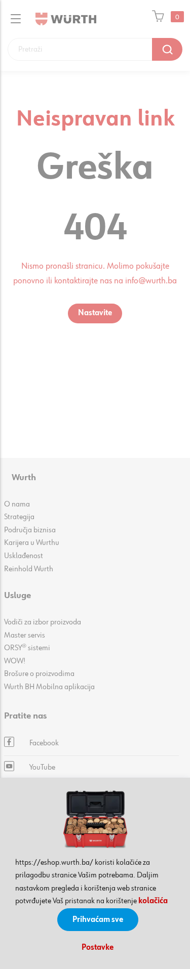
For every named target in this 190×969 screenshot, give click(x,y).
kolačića (153, 901)
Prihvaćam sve (97, 920)
